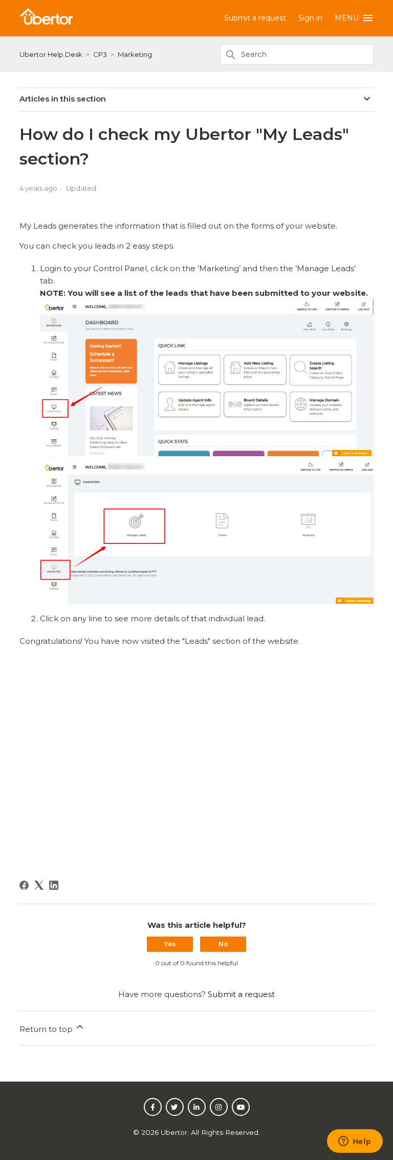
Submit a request (255, 18)
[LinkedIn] (53, 885)
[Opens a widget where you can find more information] (354, 1142)
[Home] (46, 22)
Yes (170, 944)
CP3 (100, 54)
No (223, 944)
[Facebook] (24, 885)
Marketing (135, 54)
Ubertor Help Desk (50, 54)
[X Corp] (38, 885)
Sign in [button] (310, 18)
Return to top (47, 1029)
